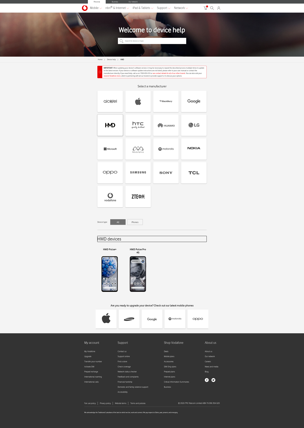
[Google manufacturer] (194, 101)
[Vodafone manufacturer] (110, 196)
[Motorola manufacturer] (166, 149)
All (118, 222)
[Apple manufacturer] (138, 101)
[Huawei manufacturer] (166, 125)
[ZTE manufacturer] (138, 196)
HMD (122, 59)
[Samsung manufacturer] (138, 172)
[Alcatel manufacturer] (110, 101)
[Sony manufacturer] (166, 172)
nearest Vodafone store (112, 76)
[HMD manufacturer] (110, 125)
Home (100, 59)
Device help (111, 59)
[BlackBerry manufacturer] (166, 101)
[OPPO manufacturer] (110, 172)
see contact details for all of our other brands (169, 73)
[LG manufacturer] (194, 125)
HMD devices (109, 239)
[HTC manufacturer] (138, 125)
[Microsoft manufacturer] (110, 149)
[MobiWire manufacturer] (138, 149)
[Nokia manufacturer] (194, 149)
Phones (135, 222)
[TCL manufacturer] (194, 172)
